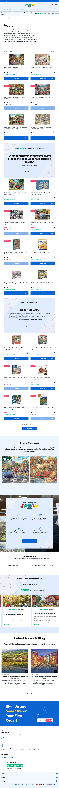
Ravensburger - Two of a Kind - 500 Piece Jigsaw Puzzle (15, 193)
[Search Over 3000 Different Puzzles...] (55, 9)
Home (5, 19)
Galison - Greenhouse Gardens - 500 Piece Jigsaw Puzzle (15, 348)
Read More (14, 687)
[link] (29, 172)
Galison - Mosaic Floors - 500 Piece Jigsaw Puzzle (15, 378)
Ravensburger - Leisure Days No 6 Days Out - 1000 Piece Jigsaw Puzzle (16, 128)
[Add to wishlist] (27, 73)
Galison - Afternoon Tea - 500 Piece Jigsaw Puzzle (42, 348)
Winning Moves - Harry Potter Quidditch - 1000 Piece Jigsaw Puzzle (41, 378)
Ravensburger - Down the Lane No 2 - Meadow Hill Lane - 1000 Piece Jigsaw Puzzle (16, 68)
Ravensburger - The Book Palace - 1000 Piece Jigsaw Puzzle (42, 98)
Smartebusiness (39, 786)
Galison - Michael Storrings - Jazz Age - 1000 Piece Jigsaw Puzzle (42, 283)
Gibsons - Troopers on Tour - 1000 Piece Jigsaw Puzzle (14, 223)
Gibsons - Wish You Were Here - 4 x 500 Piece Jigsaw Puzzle (41, 193)
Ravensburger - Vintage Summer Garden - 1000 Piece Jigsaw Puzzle (15, 98)
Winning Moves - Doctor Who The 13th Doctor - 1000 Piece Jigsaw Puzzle (16, 408)
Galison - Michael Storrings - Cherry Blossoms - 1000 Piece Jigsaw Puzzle (16, 283)
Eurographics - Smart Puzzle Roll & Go (40, 252)
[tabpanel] (15, 471)
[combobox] (29, 9)
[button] (3, 4)
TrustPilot (45, 532)
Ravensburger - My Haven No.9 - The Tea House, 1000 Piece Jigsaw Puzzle (41, 68)
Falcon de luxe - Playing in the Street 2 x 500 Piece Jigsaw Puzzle (16, 253)
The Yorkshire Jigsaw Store (26, 786)
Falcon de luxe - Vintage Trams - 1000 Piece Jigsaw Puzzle (42, 223)
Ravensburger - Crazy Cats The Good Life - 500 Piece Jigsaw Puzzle (42, 128)
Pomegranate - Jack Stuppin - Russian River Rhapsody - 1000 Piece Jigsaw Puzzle (42, 408)
